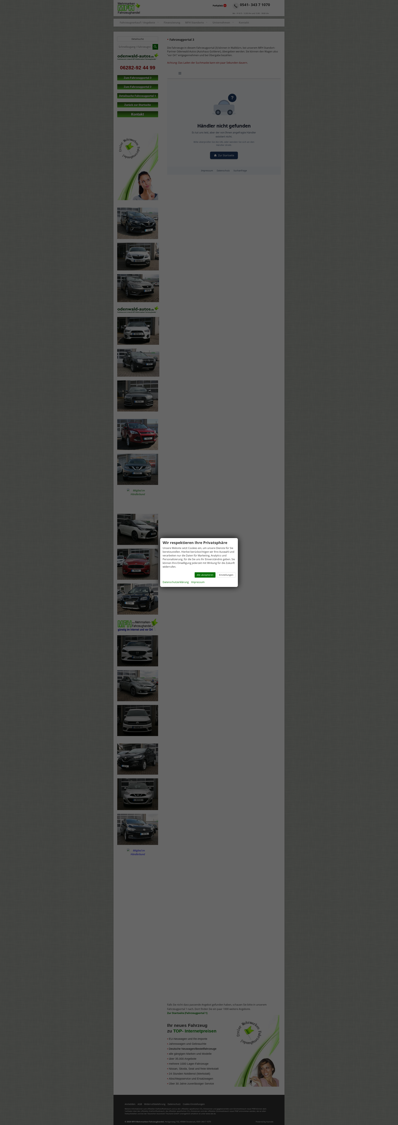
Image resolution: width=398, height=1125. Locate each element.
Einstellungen (226, 574)
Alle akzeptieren (205, 574)
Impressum (198, 582)
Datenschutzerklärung (176, 582)
